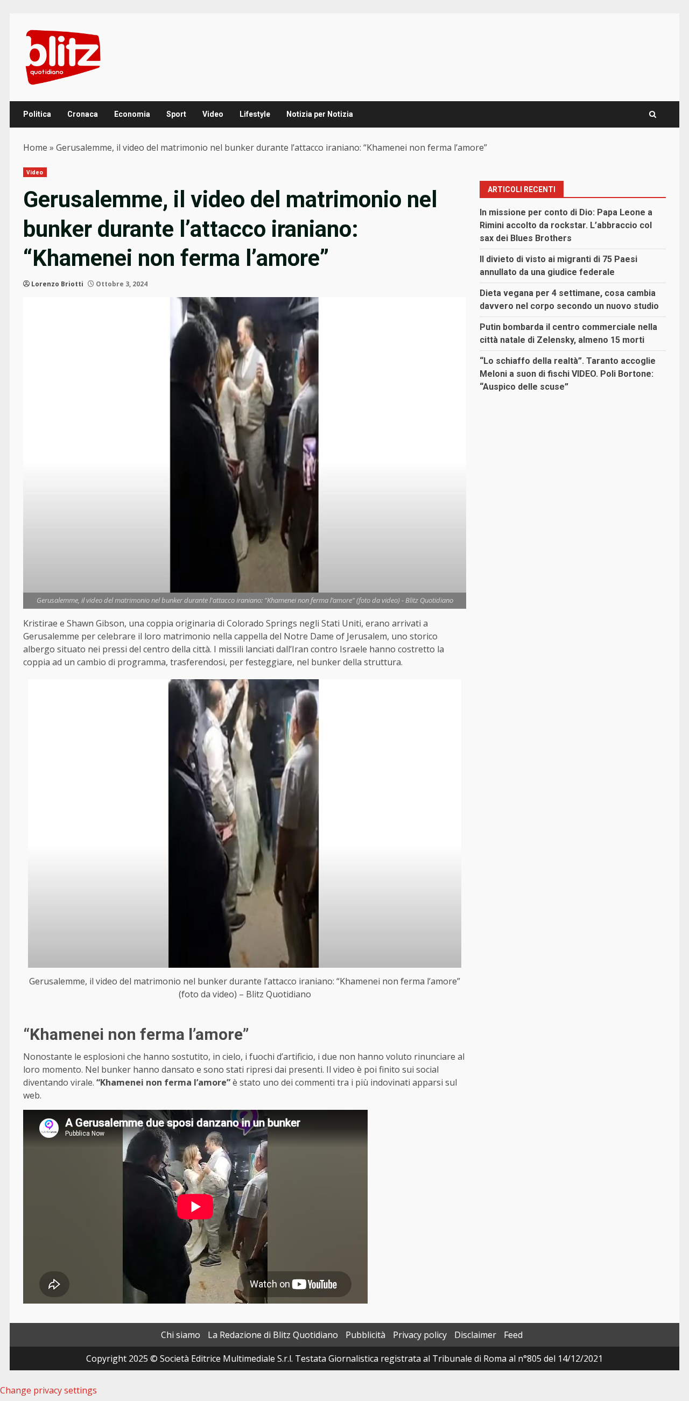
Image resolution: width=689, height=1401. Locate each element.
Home (35, 147)
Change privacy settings (48, 1390)
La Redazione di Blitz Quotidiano (273, 1335)
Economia (132, 114)
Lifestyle (255, 114)
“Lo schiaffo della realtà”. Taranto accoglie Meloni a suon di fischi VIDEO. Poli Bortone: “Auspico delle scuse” (568, 374)
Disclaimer (475, 1335)
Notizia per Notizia (319, 114)
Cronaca (82, 114)
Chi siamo (180, 1335)
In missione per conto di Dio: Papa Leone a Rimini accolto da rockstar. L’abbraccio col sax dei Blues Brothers (566, 225)
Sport (176, 114)
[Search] (652, 114)
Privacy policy (420, 1335)
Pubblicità (365, 1335)
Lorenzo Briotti (57, 283)
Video (212, 114)
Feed (513, 1335)
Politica (37, 114)
